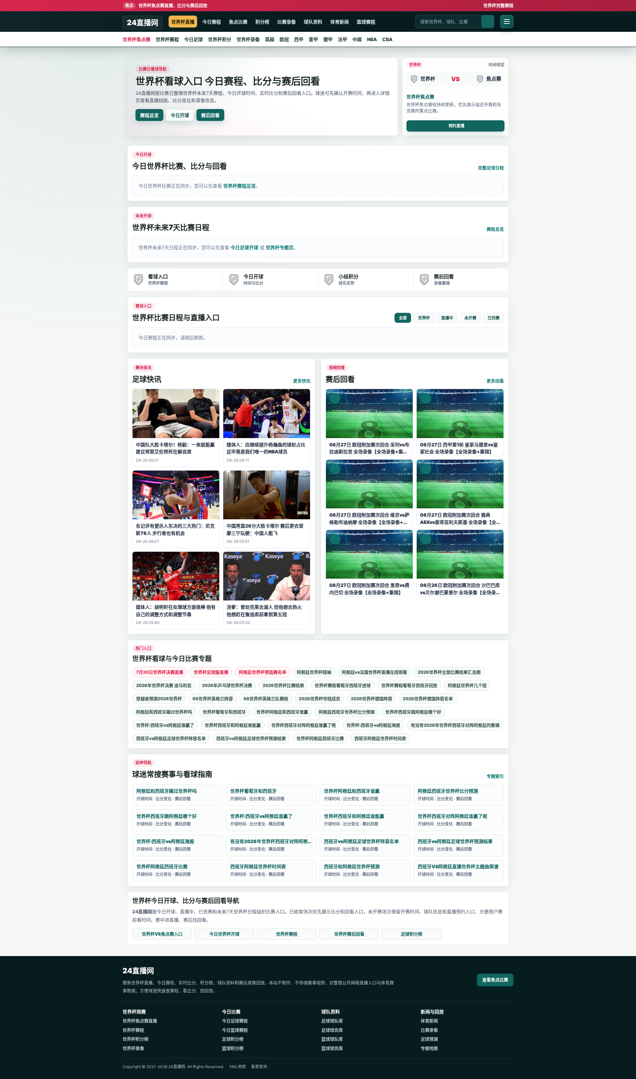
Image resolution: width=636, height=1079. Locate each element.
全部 (403, 318)
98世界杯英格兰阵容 (212, 698)
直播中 (447, 318)
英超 (269, 39)
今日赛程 (211, 22)
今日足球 (193, 39)
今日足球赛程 (235, 1020)
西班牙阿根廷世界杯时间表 (380, 738)
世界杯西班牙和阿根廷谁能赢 (233, 725)
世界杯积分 (219, 39)
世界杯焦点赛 (136, 39)
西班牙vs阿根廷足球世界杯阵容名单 (171, 738)
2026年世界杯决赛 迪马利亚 (163, 685)
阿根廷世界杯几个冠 (467, 685)
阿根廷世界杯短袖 (314, 672)
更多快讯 (301, 380)
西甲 (298, 39)
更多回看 (495, 380)
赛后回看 (210, 115)
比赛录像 (286, 22)
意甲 (313, 39)
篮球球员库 (332, 1048)
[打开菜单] (506, 21)
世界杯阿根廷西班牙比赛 (320, 738)
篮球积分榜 (232, 1048)
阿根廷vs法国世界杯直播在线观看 (374, 672)
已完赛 (494, 318)
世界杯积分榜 (135, 1039)
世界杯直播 (182, 22)
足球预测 (429, 1039)
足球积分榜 (411, 934)
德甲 (328, 39)
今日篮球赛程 (235, 1030)
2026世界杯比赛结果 (283, 685)
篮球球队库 (332, 1039)
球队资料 (313, 22)
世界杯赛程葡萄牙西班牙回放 (409, 685)
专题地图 (429, 1048)
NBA (372, 39)
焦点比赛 (238, 22)
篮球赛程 (366, 22)
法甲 (342, 39)
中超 (357, 39)
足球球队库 (332, 1020)
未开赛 (470, 318)
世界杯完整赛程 (498, 5)
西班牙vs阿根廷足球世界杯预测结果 (251, 738)
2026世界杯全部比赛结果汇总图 (449, 672)
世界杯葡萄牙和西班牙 (224, 711)
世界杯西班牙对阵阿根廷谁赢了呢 (303, 725)
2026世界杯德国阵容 (371, 698)
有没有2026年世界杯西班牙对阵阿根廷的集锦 (455, 725)
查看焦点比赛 (495, 979)
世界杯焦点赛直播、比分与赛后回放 (166, 5)
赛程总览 (149, 115)
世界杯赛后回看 (349, 934)
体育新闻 (339, 22)
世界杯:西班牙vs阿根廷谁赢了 (165, 725)
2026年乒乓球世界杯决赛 (227, 685)
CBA (387, 39)
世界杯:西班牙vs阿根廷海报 (373, 725)
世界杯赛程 (167, 39)
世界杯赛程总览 (239, 186)
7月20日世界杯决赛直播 (159, 672)
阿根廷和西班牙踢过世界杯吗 (164, 711)
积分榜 (262, 22)
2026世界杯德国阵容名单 (428, 698)
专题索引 (495, 776)
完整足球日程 (491, 167)
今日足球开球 (244, 247)
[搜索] (487, 21)
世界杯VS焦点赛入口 (162, 934)
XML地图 (237, 1066)
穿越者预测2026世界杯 (159, 698)
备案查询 (259, 1066)
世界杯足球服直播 (211, 672)
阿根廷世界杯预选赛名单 (262, 672)
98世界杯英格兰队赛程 (265, 698)
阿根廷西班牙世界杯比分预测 (347, 711)
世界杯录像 (248, 39)
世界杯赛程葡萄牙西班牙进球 (343, 685)
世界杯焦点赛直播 (140, 1020)
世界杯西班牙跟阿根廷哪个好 (413, 711)
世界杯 (424, 318)
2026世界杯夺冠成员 (319, 698)
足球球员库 (332, 1030)
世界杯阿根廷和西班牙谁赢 (282, 711)
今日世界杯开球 (224, 934)
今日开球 (180, 115)
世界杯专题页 (279, 247)
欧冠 (284, 39)
